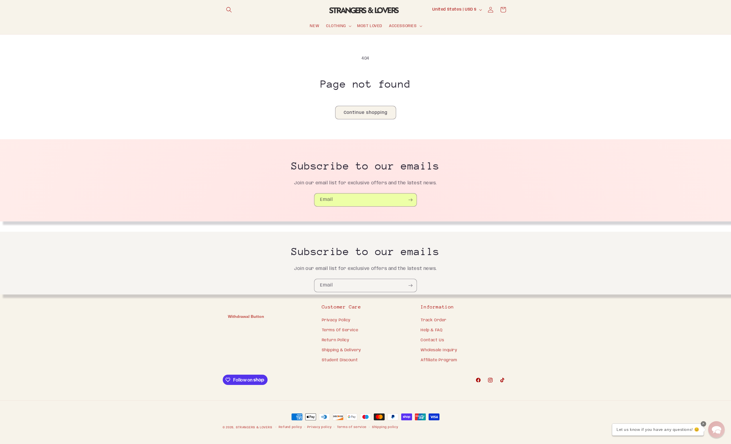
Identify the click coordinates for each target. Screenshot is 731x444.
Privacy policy (319, 427)
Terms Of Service (340, 330)
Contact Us (432, 340)
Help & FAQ (431, 330)
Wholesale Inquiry (439, 350)
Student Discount (340, 360)
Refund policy (290, 427)
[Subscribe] (410, 200)
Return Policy (336, 340)
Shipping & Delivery (341, 350)
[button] (229, 9)
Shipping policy (385, 427)
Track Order (434, 320)
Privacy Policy (336, 320)
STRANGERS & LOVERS (254, 427)
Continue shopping (365, 112)
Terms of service (352, 427)
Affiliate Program (439, 360)
